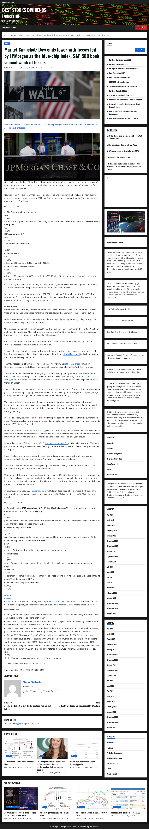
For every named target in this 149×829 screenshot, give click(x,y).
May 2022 (110, 577)
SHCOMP (41, 645)
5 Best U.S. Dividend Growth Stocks (121, 95)
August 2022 (111, 561)
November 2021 (112, 608)
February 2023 (112, 530)
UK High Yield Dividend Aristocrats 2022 (123, 68)
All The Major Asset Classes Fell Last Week (19, 763)
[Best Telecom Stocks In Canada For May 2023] (92, 798)
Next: (79, 704)
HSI (16, 648)
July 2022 (110, 567)
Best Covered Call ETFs (117, 73)
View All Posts (49, 691)
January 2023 (111, 535)
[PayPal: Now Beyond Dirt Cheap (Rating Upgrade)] (85, 748)
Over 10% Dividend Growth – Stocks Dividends (125, 99)
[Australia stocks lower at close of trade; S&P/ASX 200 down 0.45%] (21, 798)
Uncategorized (112, 474)
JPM (46, 508)
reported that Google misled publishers (62, 601)
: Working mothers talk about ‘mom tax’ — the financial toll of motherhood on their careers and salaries (51, 765)
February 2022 (112, 593)
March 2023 (111, 525)
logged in (19, 723)
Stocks (7, 43)
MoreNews (82, 826)
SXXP (49, 638)
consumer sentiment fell (56, 443)
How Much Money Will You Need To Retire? (124, 118)
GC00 (31, 631)
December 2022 (112, 541)
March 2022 (111, 587)
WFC (66, 508)
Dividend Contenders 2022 (118, 64)
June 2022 (110, 572)
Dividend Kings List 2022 (118, 91)
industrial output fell (40, 491)
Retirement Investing (114, 458)
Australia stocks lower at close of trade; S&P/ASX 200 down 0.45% (20, 814)
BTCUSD (18, 635)
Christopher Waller (32, 430)
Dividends (110, 443)
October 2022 (111, 551)
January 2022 (111, 598)
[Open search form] (133, 27)
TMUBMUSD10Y (50, 614)
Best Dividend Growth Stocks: (119, 77)
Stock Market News (113, 464)
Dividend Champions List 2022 (120, 60)
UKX (36, 642)
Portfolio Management (114, 453)
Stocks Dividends (9, 27)
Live (143, 27)
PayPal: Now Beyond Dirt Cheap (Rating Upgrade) (82, 763)
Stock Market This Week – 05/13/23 (119, 157)
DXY (32, 621)
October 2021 (111, 613)
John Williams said (71, 354)
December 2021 (112, 603)
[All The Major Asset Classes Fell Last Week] (19, 748)
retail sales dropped (73, 363)
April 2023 (110, 520)
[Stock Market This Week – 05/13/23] (128, 798)
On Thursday (10, 284)
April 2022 (110, 582)
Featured (110, 448)
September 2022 (113, 556)
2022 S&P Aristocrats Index (119, 82)
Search (109, 43)
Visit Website (31, 691)
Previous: (27, 705)
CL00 (19, 628)
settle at (70, 628)
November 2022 (112, 546)
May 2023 (110, 515)
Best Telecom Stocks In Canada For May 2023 (123, 151)
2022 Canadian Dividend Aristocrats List (123, 86)
